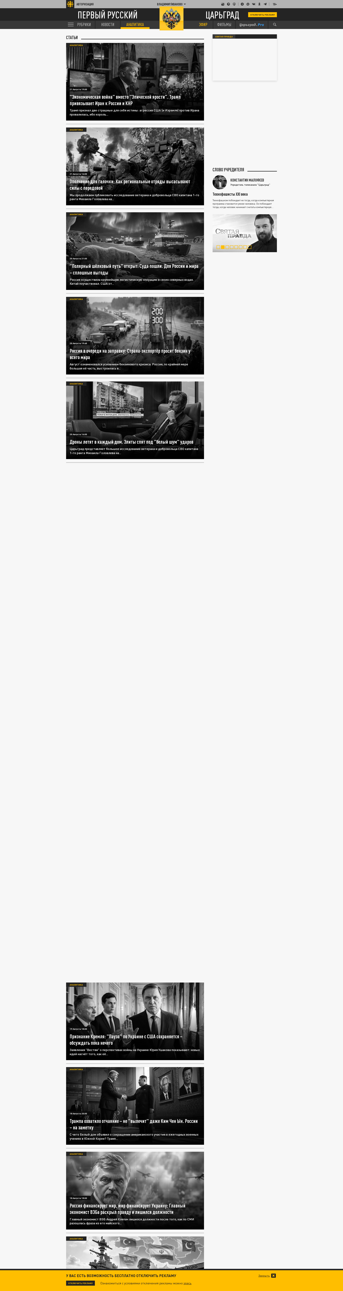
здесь (187, 1283)
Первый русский (108, 14)
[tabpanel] (245, 233)
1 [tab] (219, 247)
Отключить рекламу (262, 14)
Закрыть (264, 1275)
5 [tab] (237, 247)
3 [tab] (228, 247)
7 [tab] (246, 247)
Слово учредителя (228, 169)
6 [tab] (241, 247)
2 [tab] (223, 247)
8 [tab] (250, 247)
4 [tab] (232, 247)
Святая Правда (224, 36)
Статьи (72, 37)
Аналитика (76, 45)
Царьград (222, 15)
